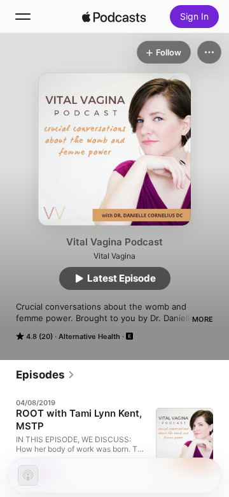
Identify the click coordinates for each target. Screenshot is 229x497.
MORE (202, 319)
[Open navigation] (23, 17)
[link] (45, 375)
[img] (114, 16)
